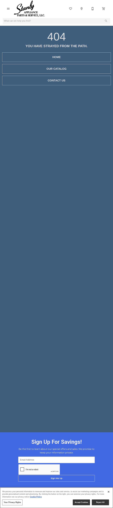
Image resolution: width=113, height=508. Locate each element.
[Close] (109, 492)
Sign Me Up (56, 478)
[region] (56, 497)
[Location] (81, 8)
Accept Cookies (81, 502)
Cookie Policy (36, 497)
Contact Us (56, 80)
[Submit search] (106, 20)
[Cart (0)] (103, 8)
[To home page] (29, 8)
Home (56, 57)
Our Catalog (56, 68)
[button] (8, 8)
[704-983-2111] (92, 8)
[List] (70, 8)
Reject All (100, 502)
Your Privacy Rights (12, 502)
